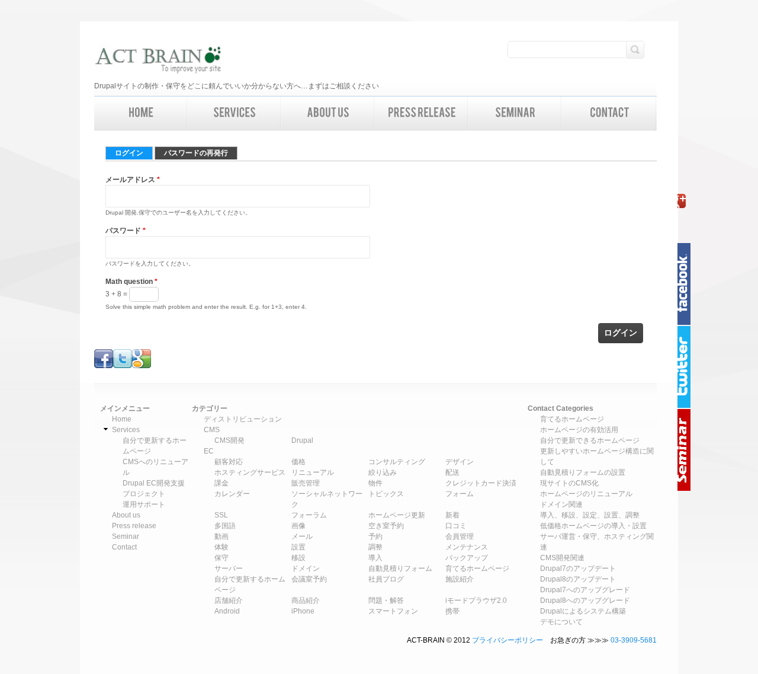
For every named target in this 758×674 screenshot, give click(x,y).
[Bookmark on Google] (141, 366)
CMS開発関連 (562, 558)
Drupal (302, 440)
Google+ (686, 201)
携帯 (452, 611)
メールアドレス (132, 179)
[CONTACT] (609, 113)
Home (121, 419)
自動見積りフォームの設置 (582, 472)
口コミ (456, 526)
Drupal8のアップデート (578, 579)
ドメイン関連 (561, 504)
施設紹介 (459, 579)
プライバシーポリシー (507, 640)
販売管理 (305, 483)
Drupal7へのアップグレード (585, 590)
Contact (124, 547)
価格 (298, 462)
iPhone (302, 611)
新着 (452, 515)
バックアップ (466, 558)
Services (126, 430)
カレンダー (232, 494)
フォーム (459, 494)
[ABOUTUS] (328, 113)
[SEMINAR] (515, 113)
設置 (298, 547)
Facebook (686, 284)
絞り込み (382, 472)
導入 (375, 558)
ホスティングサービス (249, 472)
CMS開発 (229, 440)
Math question (131, 281)
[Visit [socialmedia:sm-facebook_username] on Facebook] (103, 366)
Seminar (686, 450)
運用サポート (144, 504)
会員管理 (459, 536)
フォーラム (309, 515)
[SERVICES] (234, 113)
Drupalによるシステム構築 (583, 611)
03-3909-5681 (634, 640)
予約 (375, 536)
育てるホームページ (477, 568)
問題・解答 (386, 600)
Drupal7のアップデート (578, 568)
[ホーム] (157, 61)
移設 (298, 558)
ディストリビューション (243, 419)
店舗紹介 (228, 600)
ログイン (134, 153)
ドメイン (305, 568)
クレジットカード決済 (480, 483)
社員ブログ (386, 579)
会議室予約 (309, 579)
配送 (452, 472)
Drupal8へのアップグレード (585, 600)
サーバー (228, 568)
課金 (221, 483)
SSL (221, 515)
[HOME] (141, 113)
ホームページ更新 (396, 515)
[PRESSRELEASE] (421, 113)
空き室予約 (386, 526)
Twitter (686, 367)
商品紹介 (305, 600)
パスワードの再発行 (196, 153)
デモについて (561, 622)
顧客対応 (228, 462)
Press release (134, 526)
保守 (221, 558)
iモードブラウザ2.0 (476, 600)
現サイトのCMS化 (569, 483)
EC (209, 451)
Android (227, 611)
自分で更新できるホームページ (590, 440)
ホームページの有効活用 (579, 430)
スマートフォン (393, 611)
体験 (221, 547)
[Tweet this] (122, 366)
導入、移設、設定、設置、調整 (590, 515)
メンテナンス (466, 547)
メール (302, 536)
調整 (375, 547)
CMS (212, 430)
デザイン (459, 462)
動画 (221, 536)
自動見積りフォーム (400, 568)
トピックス (386, 494)
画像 (298, 526)
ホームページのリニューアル (586, 494)
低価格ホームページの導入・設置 (593, 526)
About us (126, 515)
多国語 (225, 526)
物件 (375, 483)
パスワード (125, 230)
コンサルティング (396, 462)
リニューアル (312, 472)
